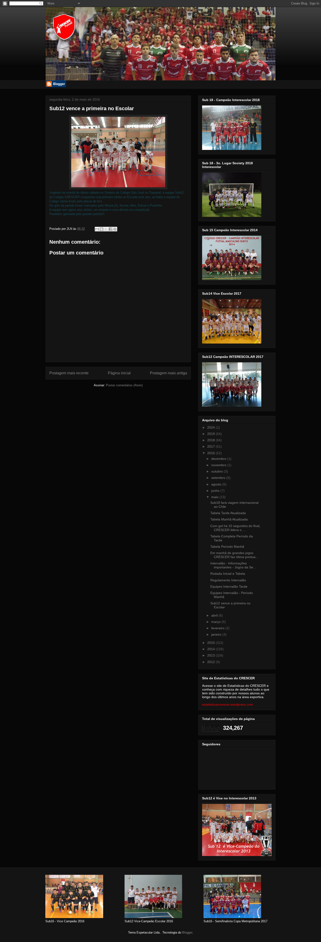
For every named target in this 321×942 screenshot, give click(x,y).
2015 (211, 643)
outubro (217, 471)
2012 (211, 662)
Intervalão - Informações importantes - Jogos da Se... (233, 565)
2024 (211, 427)
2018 (211, 440)
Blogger (187, 932)
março (216, 622)
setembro (218, 478)
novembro (219, 465)
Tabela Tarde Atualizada (228, 513)
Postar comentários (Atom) (124, 385)
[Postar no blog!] (101, 229)
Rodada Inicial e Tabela (227, 573)
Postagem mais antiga (168, 373)
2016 (211, 453)
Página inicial (119, 373)
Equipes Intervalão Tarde (228, 586)
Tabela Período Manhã (227, 546)
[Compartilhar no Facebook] (110, 229)
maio (215, 497)
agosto (216, 484)
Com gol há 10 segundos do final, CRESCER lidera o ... (235, 528)
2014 (211, 649)
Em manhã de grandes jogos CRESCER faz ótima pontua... (234, 555)
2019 (211, 434)
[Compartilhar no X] (106, 229)
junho (215, 490)
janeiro (216, 634)
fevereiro (218, 628)
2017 (211, 446)
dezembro (219, 459)
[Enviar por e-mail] (97, 229)
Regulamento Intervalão (228, 580)
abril (215, 615)
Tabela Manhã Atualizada (229, 519)
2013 (211, 655)
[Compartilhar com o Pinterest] (115, 229)
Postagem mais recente (69, 373)
